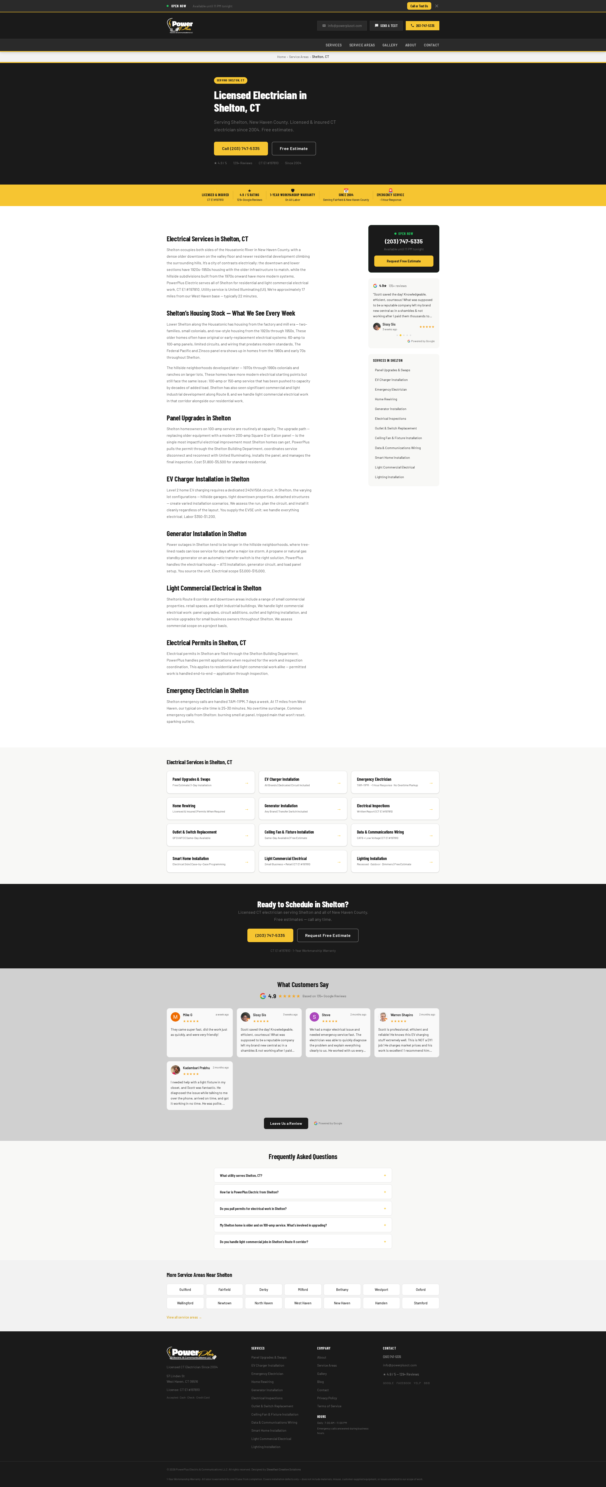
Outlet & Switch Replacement (396, 428)
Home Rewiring (386, 399)
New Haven (342, 1303)
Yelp (417, 1383)
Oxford (421, 1290)
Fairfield (224, 1290)
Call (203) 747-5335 (241, 148)
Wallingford (185, 1303)
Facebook (404, 1383)
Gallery (390, 45)
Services (334, 45)
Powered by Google (423, 341)
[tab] (397, 335)
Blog (320, 1382)
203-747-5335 (425, 26)
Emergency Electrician (391, 389)
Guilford (185, 1290)
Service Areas (362, 45)
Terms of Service (329, 1406)
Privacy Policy (327, 1398)
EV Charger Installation (391, 380)
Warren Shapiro (402, 1015)
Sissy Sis (259, 1015)
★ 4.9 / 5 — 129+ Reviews (401, 1374)
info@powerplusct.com (345, 26)
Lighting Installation (389, 477)
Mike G (187, 1015)
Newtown (225, 1303)
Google (388, 1383)
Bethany (342, 1290)
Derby (263, 1290)
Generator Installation (390, 409)
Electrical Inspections (390, 418)
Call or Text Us (419, 6)
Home (281, 57)
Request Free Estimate (404, 261)
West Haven (303, 1303)
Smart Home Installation (392, 457)
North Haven (264, 1303)
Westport (381, 1290)
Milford (303, 1290)
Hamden (381, 1303)
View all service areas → (184, 1317)
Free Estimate (294, 148)
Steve (326, 1015)
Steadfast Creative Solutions (284, 1469)
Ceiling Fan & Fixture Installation (398, 438)
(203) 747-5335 (404, 241)
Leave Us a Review (286, 1123)
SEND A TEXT (389, 26)
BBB (427, 1383)
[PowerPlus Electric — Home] (180, 26)
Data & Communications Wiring (398, 448)
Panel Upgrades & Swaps (392, 370)
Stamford (421, 1303)
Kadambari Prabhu (196, 1068)
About (411, 45)
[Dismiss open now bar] (436, 6)
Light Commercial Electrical (395, 467)
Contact (431, 45)
